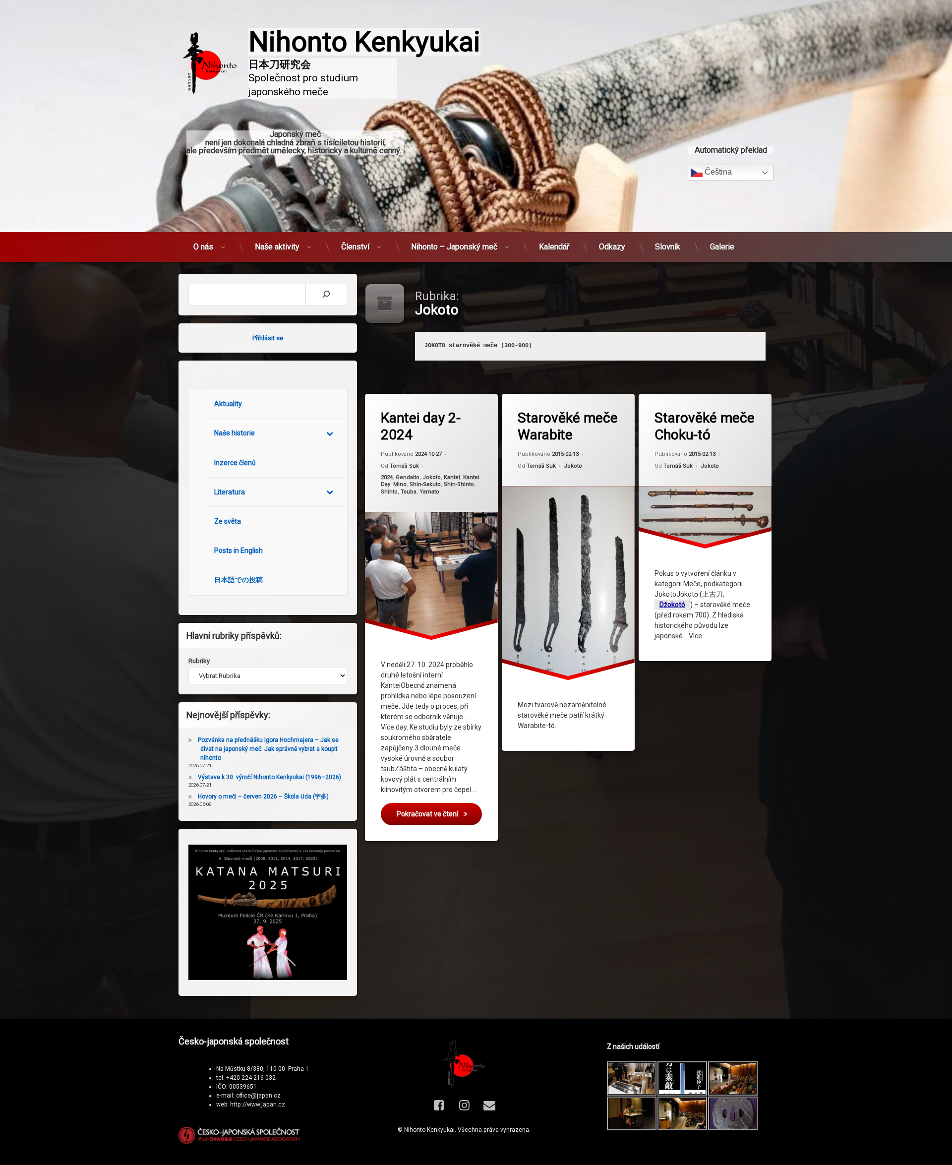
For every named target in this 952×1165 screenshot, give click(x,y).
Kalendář (554, 246)
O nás (203, 246)
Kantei (452, 477)
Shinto (389, 491)
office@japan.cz (258, 1095)
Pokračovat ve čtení (439, 813)
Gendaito (407, 477)
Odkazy (612, 246)
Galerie (722, 246)
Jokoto (431, 477)
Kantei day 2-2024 (421, 426)
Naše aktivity (277, 246)
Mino (400, 484)
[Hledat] (326, 295)
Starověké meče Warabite (568, 426)
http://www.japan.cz (257, 1104)
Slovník (667, 246)
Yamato (429, 491)
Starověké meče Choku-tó (704, 426)
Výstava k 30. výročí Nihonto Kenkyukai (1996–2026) (269, 777)
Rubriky (199, 661)
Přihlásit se (267, 338)
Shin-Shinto (459, 484)
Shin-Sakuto (425, 484)
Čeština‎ (717, 172)
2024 (387, 477)
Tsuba (408, 491)
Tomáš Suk (404, 465)
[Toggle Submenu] (329, 433)
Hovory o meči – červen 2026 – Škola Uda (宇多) (263, 796)
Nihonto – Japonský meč (454, 246)
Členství (355, 246)
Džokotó (672, 605)
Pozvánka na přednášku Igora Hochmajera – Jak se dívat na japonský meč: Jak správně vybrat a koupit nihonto (268, 748)
